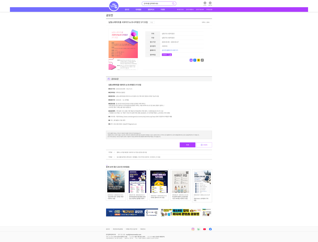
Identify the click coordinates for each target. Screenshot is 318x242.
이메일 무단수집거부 (131, 229)
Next (156, 212)
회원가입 (210, 5)
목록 (187, 145)
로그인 (205, 5)
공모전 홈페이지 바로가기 (170, 50)
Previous (108, 212)
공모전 (108, 229)
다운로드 (165, 54)
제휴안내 (142, 229)
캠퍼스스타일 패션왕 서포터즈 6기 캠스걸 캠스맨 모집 (132, 152)
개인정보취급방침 (118, 229)
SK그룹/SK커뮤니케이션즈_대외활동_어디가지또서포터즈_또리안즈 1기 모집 (138, 157)
